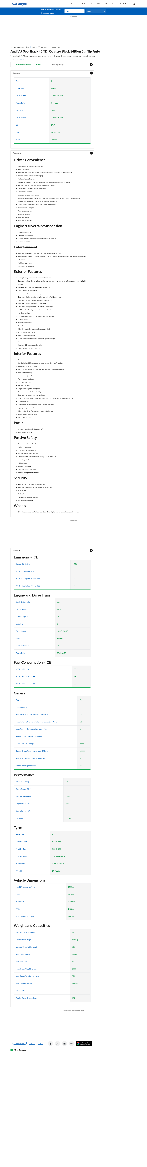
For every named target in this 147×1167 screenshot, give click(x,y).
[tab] (52, 73)
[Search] (133, 4)
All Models (20, 60)
